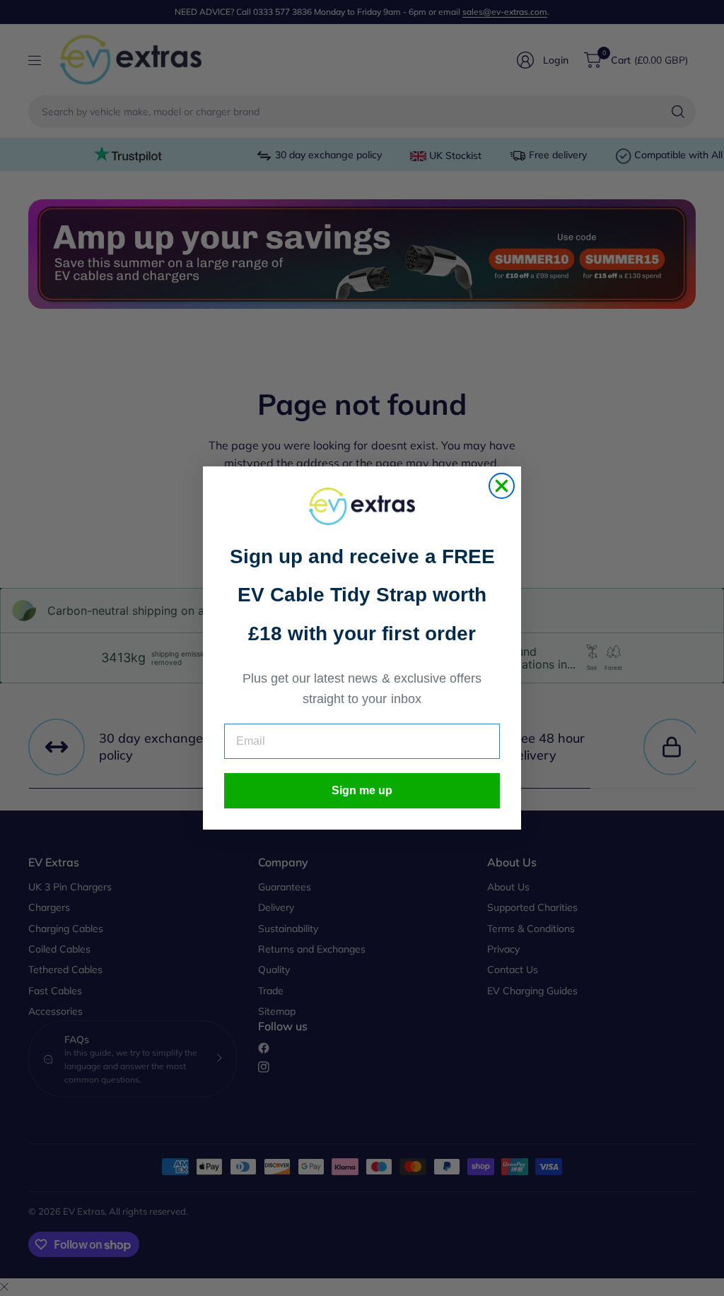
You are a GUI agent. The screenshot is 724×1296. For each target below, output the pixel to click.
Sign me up (362, 790)
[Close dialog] (501, 485)
